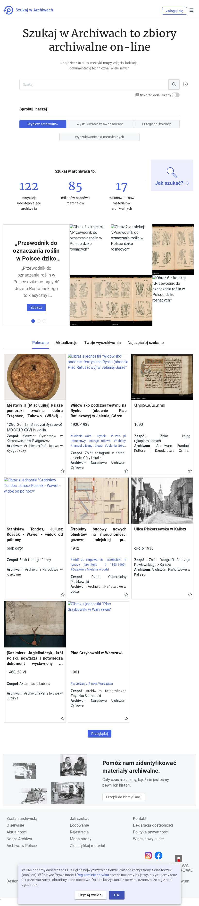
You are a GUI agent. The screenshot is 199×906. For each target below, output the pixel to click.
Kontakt (139, 818)
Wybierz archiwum (42, 124)
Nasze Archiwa (19, 839)
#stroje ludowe (99, 441)
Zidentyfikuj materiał (87, 845)
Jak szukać (79, 818)
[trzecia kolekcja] (44, 321)
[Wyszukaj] (174, 84)
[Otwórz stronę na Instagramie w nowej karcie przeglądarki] (149, 855)
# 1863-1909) (115, 564)
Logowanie (79, 825)
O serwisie (15, 825)
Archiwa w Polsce (22, 845)
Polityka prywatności (151, 832)
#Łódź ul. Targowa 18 (87, 560)
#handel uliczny (81, 445)
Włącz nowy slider (148, 839)
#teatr (98, 445)
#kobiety (120, 441)
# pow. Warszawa (101, 683)
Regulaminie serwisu (93, 875)
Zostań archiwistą (22, 818)
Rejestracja (79, 832)
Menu (191, 10)
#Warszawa (79, 683)
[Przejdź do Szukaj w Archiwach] (32, 10)
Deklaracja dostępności (153, 825)
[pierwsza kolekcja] (33, 321)
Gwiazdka (63, 470)
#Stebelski (113, 560)
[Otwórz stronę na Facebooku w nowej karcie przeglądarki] (160, 855)
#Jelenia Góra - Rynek (88, 436)
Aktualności (17, 832)
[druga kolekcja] (39, 321)
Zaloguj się (174, 11)
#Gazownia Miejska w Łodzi (90, 569)
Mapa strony (80, 839)
